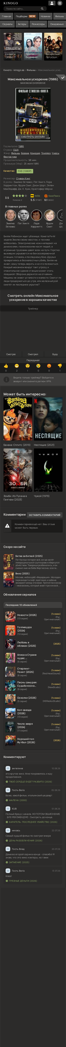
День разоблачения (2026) (26, 840)
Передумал (33, 360)
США (15, 149)
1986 (21, 146)
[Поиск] (42, 8)
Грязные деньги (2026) (23, 880)
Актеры (22, 24)
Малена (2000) (18, 800)
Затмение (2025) (19, 862)
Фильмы (59, 16)
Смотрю (11, 354)
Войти (51, 3)
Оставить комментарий (44, 515)
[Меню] (59, 3)
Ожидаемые (57, 24)
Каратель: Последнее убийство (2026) (33, 821)
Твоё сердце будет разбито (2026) (30, 781)
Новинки (45, 16)
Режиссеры (38, 24)
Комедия (35, 153)
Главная (6, 16)
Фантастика (10, 156)
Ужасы (55, 153)
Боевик (25, 153)
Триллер (46, 153)
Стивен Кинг (23, 178)
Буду (55, 354)
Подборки (21, 16)
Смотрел (33, 354)
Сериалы (7, 24)
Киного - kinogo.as (14, 70)
